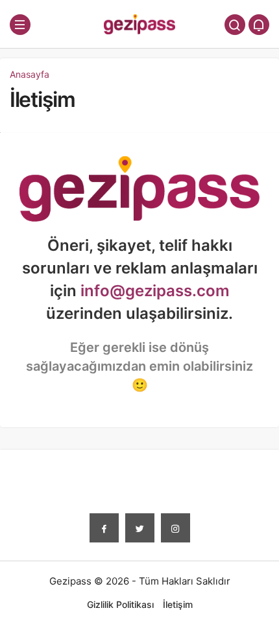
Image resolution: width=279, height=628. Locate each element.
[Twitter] (139, 527)
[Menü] (20, 24)
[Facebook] (104, 527)
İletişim (42, 99)
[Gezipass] (139, 23)
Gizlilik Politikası (120, 604)
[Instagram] (175, 527)
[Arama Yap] (234, 24)
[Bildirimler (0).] (259, 24)
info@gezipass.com (155, 290)
